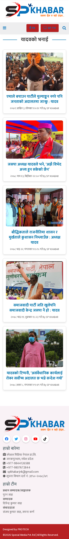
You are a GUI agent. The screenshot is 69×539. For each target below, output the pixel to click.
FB (33, 28)
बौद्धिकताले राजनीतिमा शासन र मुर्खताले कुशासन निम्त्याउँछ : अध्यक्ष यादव (34, 237)
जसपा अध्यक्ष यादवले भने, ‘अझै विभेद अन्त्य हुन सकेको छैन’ (34, 167)
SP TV (51, 28)
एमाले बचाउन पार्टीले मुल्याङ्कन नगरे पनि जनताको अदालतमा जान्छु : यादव (34, 99)
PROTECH (23, 529)
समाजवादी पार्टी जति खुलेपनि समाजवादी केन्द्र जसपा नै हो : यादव (34, 308)
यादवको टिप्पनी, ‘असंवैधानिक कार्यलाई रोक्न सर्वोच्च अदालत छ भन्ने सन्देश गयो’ (34, 376)
